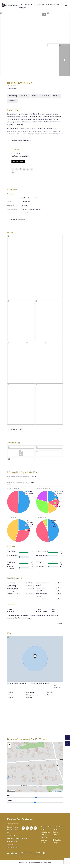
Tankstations (32, 692)
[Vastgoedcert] (26, 853)
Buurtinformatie (41, 4)
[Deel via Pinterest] (20, 169)
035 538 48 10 (12, 836)
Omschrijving (13, 96)
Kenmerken (24, 96)
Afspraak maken (18, 161)
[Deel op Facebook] (12, 169)
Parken (11, 695)
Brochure (56, 96)
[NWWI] (37, 853)
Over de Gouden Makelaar (56, 832)
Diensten (54, 4)
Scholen (11, 692)
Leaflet (51, 791)
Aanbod (28, 4)
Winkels (49, 692)
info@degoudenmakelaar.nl (20, 156)
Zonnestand (12, 101)
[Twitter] (27, 828)
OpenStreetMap (59, 791)
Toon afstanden (57, 687)
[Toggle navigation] (65, 5)
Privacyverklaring (47, 862)
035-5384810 (15, 153)
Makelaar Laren (58, 827)
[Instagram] (35, 828)
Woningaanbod (46, 827)
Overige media (44, 96)
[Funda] (15, 853)
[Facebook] (23, 828)
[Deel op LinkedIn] (24, 169)
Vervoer (11, 697)
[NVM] (8, 853)
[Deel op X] (16, 169)
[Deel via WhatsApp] (27, 169)
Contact (22, 8)
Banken (30, 697)
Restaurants (51, 695)
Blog (54, 837)
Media (34, 96)
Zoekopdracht (57, 840)
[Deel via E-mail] (31, 169)
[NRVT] (44, 853)
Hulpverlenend (33, 695)
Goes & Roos (27, 862)
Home (21, 4)
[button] (35, 657)
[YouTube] (31, 828)
